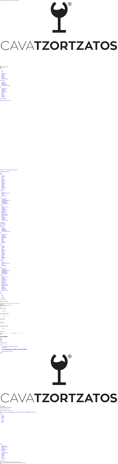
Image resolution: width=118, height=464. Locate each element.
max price (13, 333)
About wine (3, 458)
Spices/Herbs (4, 217)
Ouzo (2, 188)
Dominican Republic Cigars (6, 200)
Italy (4, 328)
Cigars (3, 77)
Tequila (3, 184)
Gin (2, 178)
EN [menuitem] (2, 70)
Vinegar (3, 219)
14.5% (4, 316)
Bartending (3, 76)
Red (2, 92)
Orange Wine (4, 241)
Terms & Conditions (5, 446)
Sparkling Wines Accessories (6, 85)
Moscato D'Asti (4, 83)
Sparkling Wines (4, 84)
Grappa (3, 179)
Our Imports (3, 89)
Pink (2, 94)
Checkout (3, 455)
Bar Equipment (4, 195)
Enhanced (3, 90)
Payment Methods (4, 449)
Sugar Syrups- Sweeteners (5, 263)
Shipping (3, 448)
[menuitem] (2, 70)
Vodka (3, 185)
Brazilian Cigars (4, 198)
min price (1, 333)
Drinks (3, 75)
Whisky (3, 186)
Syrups (3, 194)
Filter (1, 334)
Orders (3, 447)
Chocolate (3, 208)
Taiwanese (3, 183)
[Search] (1, 68)
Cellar (1, 293)
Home (1, 305)
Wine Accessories (4, 88)
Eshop (3, 457)
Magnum (3, 96)
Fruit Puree (3, 192)
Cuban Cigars (4, 199)
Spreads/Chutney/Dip (5, 220)
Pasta (2, 213)
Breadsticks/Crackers (5, 206)
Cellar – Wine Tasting (5, 452)
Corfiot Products (4, 210)
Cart (2, 456)
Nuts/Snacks (3, 211)
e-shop (1, 225)
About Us (3, 298)
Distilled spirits (4, 187)
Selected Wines (4, 91)
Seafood (3, 216)
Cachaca (3, 177)
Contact (3, 297)
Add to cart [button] (11, 351)
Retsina (3, 95)
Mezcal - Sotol (4, 180)
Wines (3, 74)
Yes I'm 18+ (2, 304)
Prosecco (3, 228)
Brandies (3, 176)
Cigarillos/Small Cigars (5, 202)
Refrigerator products (5, 215)
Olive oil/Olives (4, 212)
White (3, 93)
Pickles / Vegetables (5, 214)
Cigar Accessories (4, 203)
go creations (23, 462)
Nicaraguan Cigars (4, 201)
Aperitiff (3, 175)
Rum (2, 181)
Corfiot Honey (4, 209)
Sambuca (3, 182)
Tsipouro (3, 259)
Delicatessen (2, 275)
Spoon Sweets (4, 218)
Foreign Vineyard (14, 169)
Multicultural (10, 169)
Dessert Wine (4, 236)
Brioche (3, 207)
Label (1, 463)
